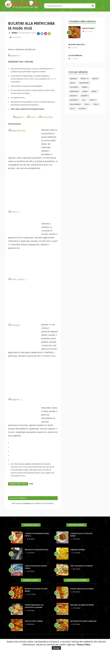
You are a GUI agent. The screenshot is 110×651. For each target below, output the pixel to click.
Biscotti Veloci (88, 28)
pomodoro (74, 100)
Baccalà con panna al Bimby (82, 605)
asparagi (74, 79)
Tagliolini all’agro (77, 550)
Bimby (85, 79)
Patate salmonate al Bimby (82, 589)
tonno (87, 104)
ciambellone (84, 83)
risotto (92, 100)
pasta (85, 91)
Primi (31, 484)
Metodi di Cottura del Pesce (36, 550)
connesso (26, 503)
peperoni (74, 96)
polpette (85, 96)
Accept (56, 648)
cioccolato (74, 87)
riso (84, 100)
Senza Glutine (75, 104)
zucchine (83, 109)
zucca (72, 109)
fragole (85, 87)
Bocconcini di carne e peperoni (83, 621)
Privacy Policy (83, 644)
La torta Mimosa (75, 55)
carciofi (95, 79)
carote (73, 83)
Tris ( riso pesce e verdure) (81, 566)
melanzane (74, 91)
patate (94, 91)
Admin (14, 33)
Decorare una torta (76, 44)
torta (96, 104)
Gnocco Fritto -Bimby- (34, 621)
